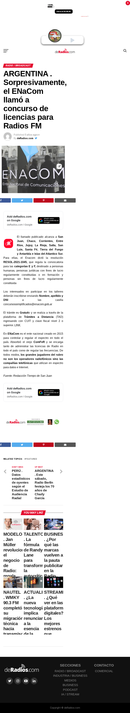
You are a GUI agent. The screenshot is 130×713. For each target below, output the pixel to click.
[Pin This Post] (44, 200)
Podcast (70, 689)
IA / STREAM (70, 694)
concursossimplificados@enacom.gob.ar (27, 304)
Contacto (104, 665)
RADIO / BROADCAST (70, 671)
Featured (31, 459)
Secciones (70, 665)
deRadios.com (25, 138)
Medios (70, 680)
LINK (17, 325)
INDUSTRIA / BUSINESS (70, 675)
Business (70, 685)
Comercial (104, 671)
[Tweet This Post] (22, 200)
